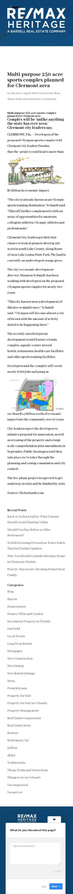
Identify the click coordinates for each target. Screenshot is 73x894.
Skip (44, 886)
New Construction (20, 659)
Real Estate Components (24, 718)
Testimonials (16, 763)
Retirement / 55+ (18, 740)
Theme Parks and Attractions (23, 99)
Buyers (12, 599)
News (57, 93)
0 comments (49, 99)
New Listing (15, 666)
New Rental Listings (21, 674)
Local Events (46, 93)
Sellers (12, 748)
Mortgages (14, 651)
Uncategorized (17, 785)
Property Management (23, 711)
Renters (12, 733)
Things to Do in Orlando (24, 778)
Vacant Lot (14, 792)
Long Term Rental (19, 644)
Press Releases (17, 688)
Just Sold (13, 629)
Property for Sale (19, 696)
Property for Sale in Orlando (27, 703)
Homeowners (16, 607)
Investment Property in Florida (28, 621)
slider (11, 755)
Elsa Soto (16, 93)
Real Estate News (19, 726)
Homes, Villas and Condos (25, 614)
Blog (10, 592)
